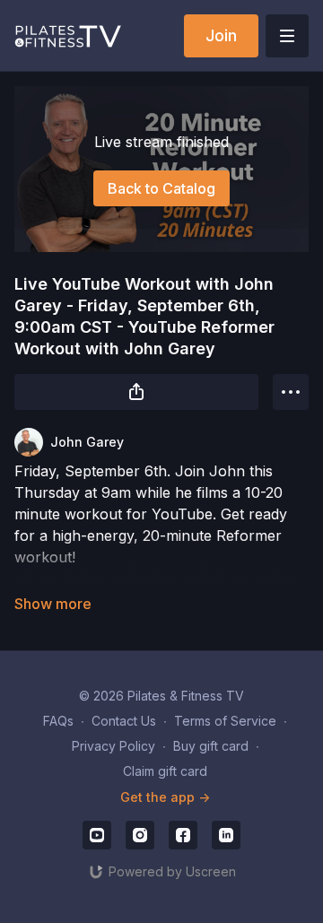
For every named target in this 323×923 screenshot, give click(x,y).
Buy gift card (211, 745)
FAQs (58, 720)
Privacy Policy (113, 745)
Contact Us (124, 720)
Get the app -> (165, 797)
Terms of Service (225, 720)
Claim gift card (165, 771)
